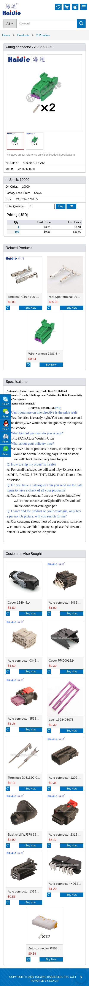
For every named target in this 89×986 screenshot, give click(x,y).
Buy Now (30, 307)
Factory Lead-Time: (18, 193)
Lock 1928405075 (61, 719)
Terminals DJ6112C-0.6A (25, 777)
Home (6, 35)
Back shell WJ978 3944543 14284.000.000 (37, 834)
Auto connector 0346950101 (27, 660)
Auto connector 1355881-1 (26, 891)
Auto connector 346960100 (67, 602)
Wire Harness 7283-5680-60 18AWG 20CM (57, 353)
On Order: (12, 186)
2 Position (43, 35)
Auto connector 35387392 (25, 718)
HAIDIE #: (12, 162)
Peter (5, 404)
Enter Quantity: (15, 206)
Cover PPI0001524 (62, 660)
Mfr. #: (10, 169)
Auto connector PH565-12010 (48, 948)
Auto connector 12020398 (66, 777)
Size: (9, 199)
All (9, 23)
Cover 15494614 (19, 602)
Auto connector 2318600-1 (67, 834)
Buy (60, 206)
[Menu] (83, 7)
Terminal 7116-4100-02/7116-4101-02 (34, 296)
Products (23, 35)
